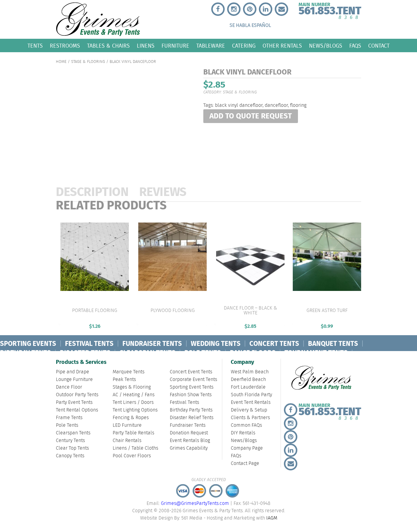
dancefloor (276, 105)
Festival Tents (184, 402)
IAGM (271, 518)
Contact (379, 46)
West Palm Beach (250, 372)
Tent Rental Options (77, 410)
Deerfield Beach (248, 379)
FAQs (355, 46)
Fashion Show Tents (191, 395)
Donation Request (189, 433)
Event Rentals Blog (190, 440)
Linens (145, 46)
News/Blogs (325, 46)
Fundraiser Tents (187, 425)
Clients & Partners (250, 418)
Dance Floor (69, 387)
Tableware (210, 46)
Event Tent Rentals (250, 402)
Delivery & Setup (249, 410)
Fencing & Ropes (131, 418)
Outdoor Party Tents (77, 395)
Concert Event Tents (191, 372)
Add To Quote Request (250, 116)
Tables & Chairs (108, 46)
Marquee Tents (128, 372)
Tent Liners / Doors (133, 402)
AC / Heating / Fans (133, 395)
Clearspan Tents (73, 433)
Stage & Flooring (88, 62)
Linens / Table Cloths (135, 448)
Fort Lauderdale (248, 387)
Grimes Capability (189, 448)
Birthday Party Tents (191, 410)
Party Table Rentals (133, 433)
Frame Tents (69, 418)
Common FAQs (246, 425)
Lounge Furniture (74, 379)
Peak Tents (124, 379)
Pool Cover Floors (132, 456)
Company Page (247, 448)
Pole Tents (67, 425)
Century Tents (70, 440)
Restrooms (65, 46)
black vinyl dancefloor (239, 105)
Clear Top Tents (72, 448)
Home (61, 62)
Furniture (175, 46)
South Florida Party (251, 395)
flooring (298, 105)
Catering (244, 46)
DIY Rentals (243, 433)
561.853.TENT (330, 9)
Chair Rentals (127, 440)
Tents (35, 46)
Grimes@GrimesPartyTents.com (195, 503)
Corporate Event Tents (193, 379)
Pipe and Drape (72, 372)
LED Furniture (127, 425)
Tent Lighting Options (135, 410)
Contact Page (245, 463)
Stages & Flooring (132, 387)
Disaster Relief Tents (191, 418)
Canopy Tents (70, 456)
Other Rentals (282, 46)
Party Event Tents (74, 402)
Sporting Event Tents (191, 387)
